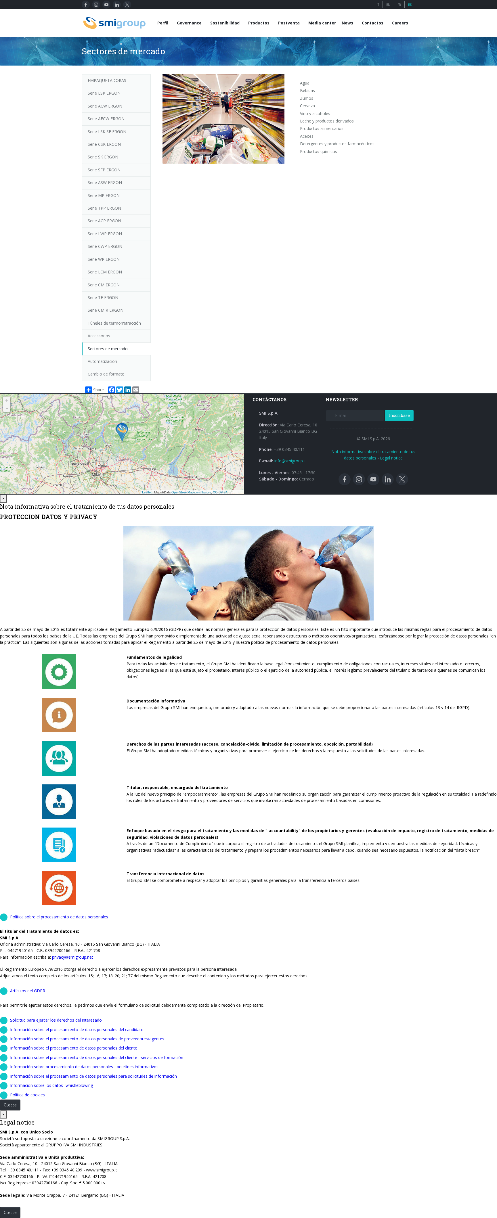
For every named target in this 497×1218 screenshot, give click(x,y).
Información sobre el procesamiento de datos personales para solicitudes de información (93, 1076)
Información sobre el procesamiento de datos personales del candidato (77, 1029)
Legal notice (391, 458)
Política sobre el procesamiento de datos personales (59, 917)
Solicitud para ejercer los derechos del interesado (56, 1020)
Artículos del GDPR (27, 990)
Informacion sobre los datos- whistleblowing (51, 1085)
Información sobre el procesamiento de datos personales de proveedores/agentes (87, 1038)
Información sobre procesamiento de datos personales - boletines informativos (84, 1066)
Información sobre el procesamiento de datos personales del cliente (73, 1048)
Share (98, 389)
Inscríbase (399, 415)
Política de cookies (27, 1095)
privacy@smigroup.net (72, 957)
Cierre (10, 1105)
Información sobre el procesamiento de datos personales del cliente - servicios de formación (96, 1057)
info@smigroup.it (290, 461)
